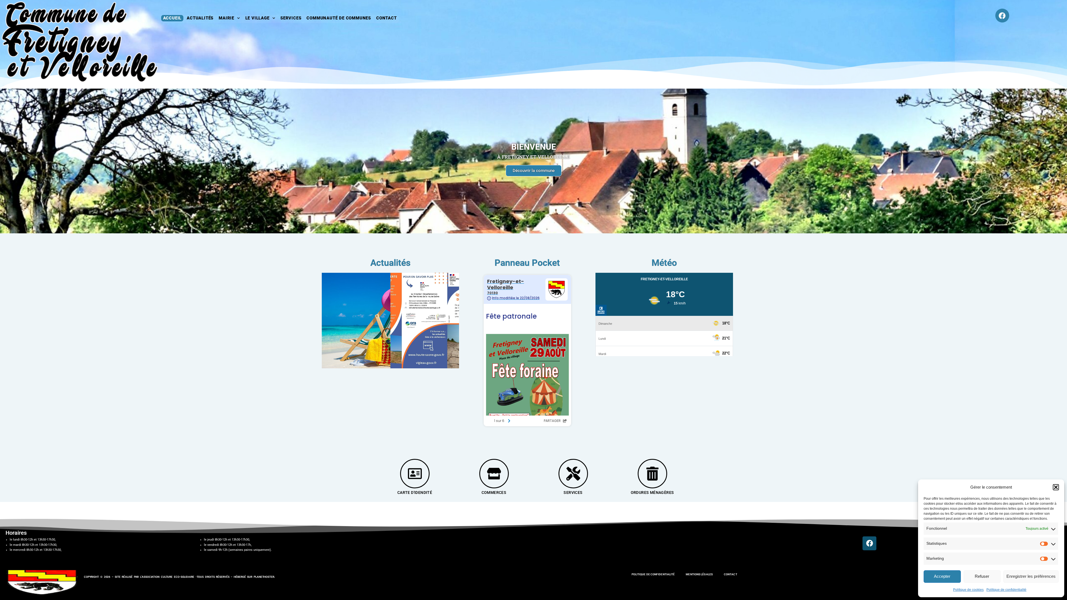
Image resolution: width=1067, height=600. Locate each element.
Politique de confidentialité (1006, 590)
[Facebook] (1002, 15)
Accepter (942, 576)
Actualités (200, 18)
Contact (386, 18)
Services (290, 18)
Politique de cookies (968, 590)
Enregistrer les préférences (1031, 576)
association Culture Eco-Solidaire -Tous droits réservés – (188, 576)
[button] (1056, 487)
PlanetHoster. (264, 576)
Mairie (226, 18)
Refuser (982, 576)
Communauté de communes (338, 18)
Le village (257, 18)
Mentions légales (699, 574)
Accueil (172, 18)
